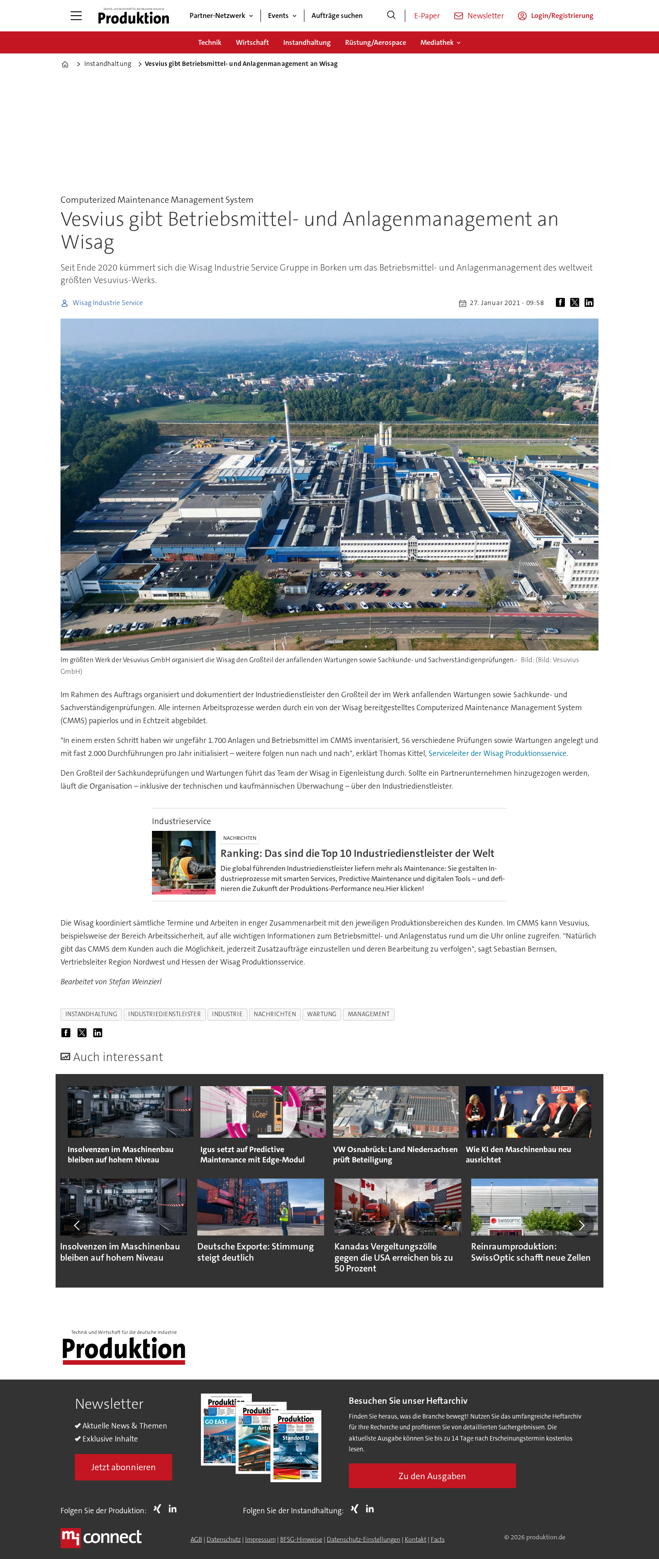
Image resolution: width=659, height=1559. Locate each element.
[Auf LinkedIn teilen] (591, 303)
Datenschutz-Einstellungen (363, 1539)
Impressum (260, 1539)
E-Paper (427, 16)
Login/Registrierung (562, 15)
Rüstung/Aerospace (375, 42)
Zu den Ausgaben (432, 1476)
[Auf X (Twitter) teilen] (576, 303)
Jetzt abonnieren (123, 1467)
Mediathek (437, 42)
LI (175, 1508)
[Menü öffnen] (76, 16)
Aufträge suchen (337, 15)
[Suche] (391, 16)
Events (278, 15)
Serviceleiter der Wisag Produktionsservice (498, 753)
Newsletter (486, 16)
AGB (196, 1539)
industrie (227, 1014)
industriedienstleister (164, 1014)
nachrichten (275, 1014)
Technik (209, 42)
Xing (159, 1508)
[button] (77, 1225)
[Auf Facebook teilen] (562, 303)
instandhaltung (91, 1014)
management (369, 1014)
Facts (438, 1539)
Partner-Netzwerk (217, 15)
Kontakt (415, 1539)
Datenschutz (224, 1539)
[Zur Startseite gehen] (133, 16)
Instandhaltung (307, 42)
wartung (322, 1014)
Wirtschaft (252, 42)
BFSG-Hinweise (301, 1539)
